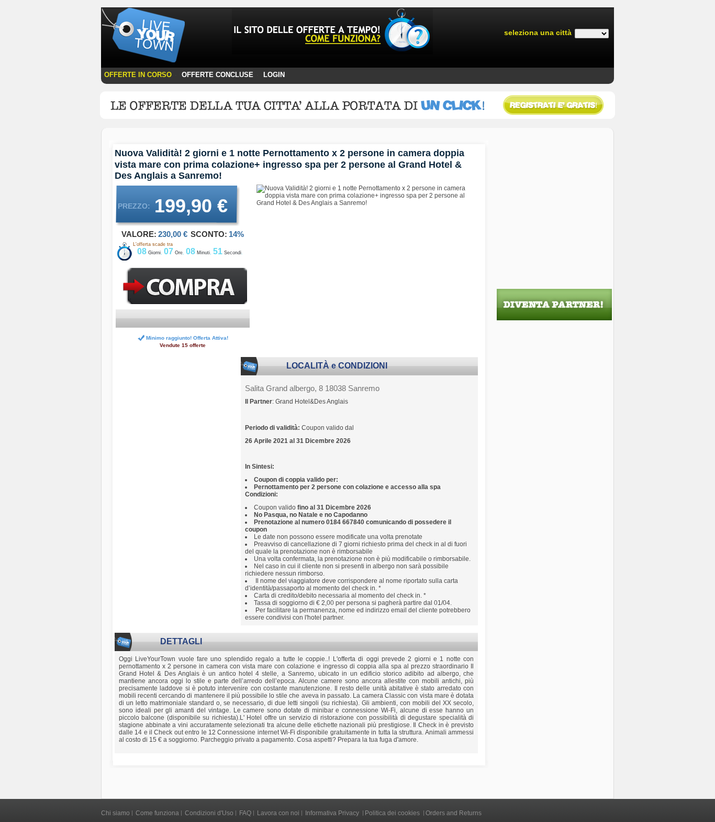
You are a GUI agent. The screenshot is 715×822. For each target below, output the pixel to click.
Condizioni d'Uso (209, 813)
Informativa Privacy (333, 813)
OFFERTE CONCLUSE (217, 75)
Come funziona (157, 813)
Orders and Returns (454, 813)
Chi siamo (115, 813)
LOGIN (274, 75)
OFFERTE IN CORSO (138, 75)
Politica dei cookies (393, 813)
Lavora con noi (278, 813)
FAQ (245, 813)
